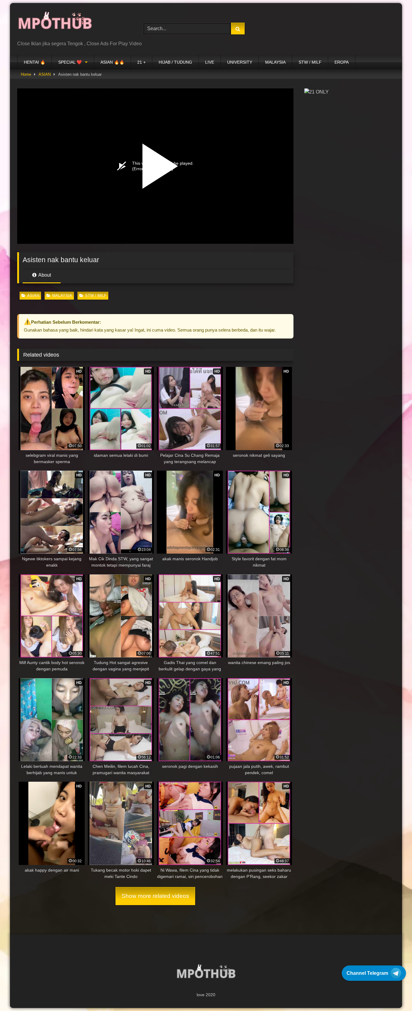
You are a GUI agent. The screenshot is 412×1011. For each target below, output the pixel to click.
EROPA (341, 62)
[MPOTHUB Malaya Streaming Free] (55, 24)
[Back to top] (393, 993)
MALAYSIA (275, 62)
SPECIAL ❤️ (70, 62)
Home (26, 74)
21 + (141, 62)
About (44, 275)
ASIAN (45, 74)
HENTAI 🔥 (34, 62)
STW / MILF (310, 62)
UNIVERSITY (239, 62)
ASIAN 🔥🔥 (112, 62)
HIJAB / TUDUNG (175, 62)
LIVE (209, 62)
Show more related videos (155, 896)
